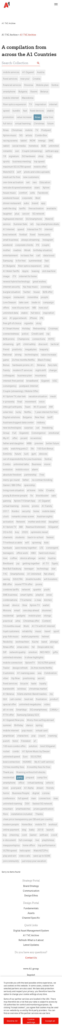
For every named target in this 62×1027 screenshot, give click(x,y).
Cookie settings (31, 1021)
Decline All (12, 1021)
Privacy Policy (10, 13)
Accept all (50, 1021)
